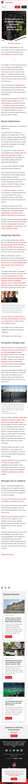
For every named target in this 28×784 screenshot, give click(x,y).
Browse (3, 7)
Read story (9, 637)
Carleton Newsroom (7, 554)
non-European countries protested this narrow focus (13, 361)
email (20, 758)
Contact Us (14, 735)
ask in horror (11, 72)
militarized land (6, 186)
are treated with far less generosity (12, 107)
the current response (11, 516)
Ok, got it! (14, 779)
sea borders (17, 186)
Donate (24, 7)
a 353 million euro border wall (15, 215)
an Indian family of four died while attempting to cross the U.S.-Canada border (13, 319)
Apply (17, 7)
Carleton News (9, 2)
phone (16, 758)
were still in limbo (11, 228)
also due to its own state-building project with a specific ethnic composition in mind (14, 265)
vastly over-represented (11, 462)
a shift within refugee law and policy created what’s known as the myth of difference (14, 420)
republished (13, 47)
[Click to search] (13, 7)
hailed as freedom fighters (9, 101)
